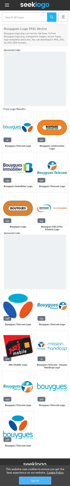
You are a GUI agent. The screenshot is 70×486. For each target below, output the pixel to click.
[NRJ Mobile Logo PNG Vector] (18, 346)
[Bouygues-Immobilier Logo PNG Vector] (18, 168)
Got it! (35, 480)
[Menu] (7, 5)
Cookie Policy (55, 472)
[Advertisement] (35, 79)
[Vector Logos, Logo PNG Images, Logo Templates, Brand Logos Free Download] (35, 5)
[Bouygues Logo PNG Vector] (18, 208)
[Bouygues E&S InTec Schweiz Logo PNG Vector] (52, 208)
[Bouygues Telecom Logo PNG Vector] (18, 127)
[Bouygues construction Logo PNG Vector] (52, 127)
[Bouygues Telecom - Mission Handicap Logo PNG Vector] (52, 346)
